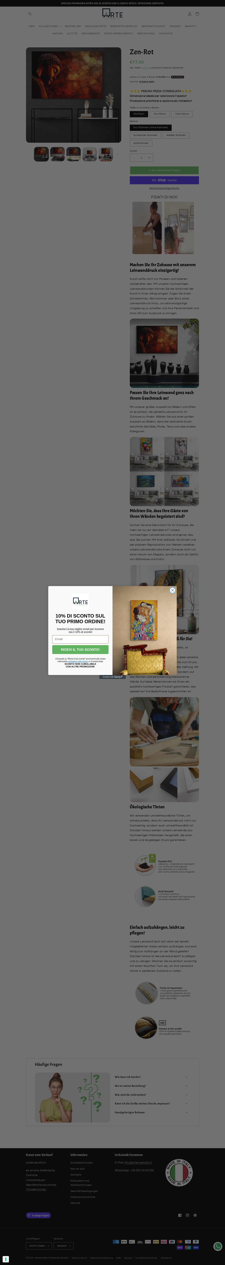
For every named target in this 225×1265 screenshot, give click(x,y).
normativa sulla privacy (78, 661)
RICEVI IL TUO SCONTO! (80, 649)
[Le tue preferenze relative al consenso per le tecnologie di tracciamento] (6, 1259)
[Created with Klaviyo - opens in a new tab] (112, 677)
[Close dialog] (172, 590)
